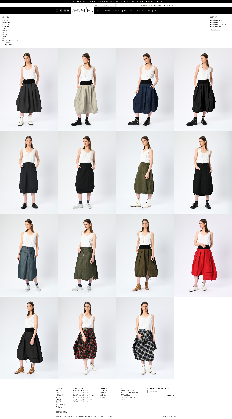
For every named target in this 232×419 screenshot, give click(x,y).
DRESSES (5, 24)
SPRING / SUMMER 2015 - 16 (83, 396)
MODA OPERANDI (144, 11)
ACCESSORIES (7, 37)
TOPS (4, 28)
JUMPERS (5, 26)
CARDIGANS (6, 22)
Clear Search (215, 30)
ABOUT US (103, 391)
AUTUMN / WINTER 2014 (81, 401)
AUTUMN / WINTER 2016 (81, 394)
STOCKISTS (128, 11)
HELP (156, 11)
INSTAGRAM (104, 396)
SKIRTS (4, 32)
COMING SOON (8, 45)
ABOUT (118, 11)
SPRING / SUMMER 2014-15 (83, 399)
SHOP (98, 11)
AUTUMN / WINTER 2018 (81, 392)
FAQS (123, 399)
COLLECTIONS (7, 43)
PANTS (4, 30)
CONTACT (107, 11)
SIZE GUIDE (125, 394)
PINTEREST (103, 394)
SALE (4, 39)
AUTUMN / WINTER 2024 (81, 391)
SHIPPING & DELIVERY (128, 391)
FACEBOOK (103, 392)
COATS (4, 34)
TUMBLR (102, 397)
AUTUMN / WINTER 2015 (81, 397)
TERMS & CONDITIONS (129, 397)
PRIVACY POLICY (126, 396)
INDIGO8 (172, 417)
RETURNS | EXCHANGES (129, 392)
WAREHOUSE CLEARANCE (11, 41)
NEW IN (5, 20)
